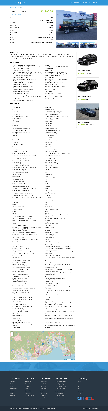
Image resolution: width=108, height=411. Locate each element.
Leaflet (65, 359)
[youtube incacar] (92, 399)
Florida (12, 384)
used (11, 7)
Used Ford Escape (60, 395)
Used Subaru (43, 381)
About (79, 381)
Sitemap (85, 3)
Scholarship (81, 391)
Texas (11, 386)
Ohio (11, 393)
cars (15, 7)
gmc (19, 7)
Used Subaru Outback (60, 381)
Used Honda (43, 388)
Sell (78, 388)
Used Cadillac (43, 393)
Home (72, 3)
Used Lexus (43, 386)
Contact (79, 393)
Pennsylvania (13, 388)
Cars (78, 3)
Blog (90, 3)
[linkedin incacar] (89, 399)
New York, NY (28, 398)
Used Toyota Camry (60, 393)
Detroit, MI (28, 391)
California (12, 381)
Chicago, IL (28, 386)
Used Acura (43, 395)
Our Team (80, 384)
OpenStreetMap (72, 359)
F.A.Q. (79, 386)
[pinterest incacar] (86, 399)
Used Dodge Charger (60, 398)
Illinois (12, 391)
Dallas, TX (27, 388)
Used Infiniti (43, 398)
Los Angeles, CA (29, 395)
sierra (22, 7)
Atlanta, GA (28, 381)
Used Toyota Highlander (61, 384)
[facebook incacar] (82, 399)
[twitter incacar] (79, 399)
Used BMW (43, 384)
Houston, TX (28, 393)
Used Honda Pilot (59, 391)
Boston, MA (28, 384)
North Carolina (13, 398)
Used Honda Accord (60, 388)
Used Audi (42, 391)
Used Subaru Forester (60, 386)
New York (12, 395)
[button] (43, 343)
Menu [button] (94, 3)
